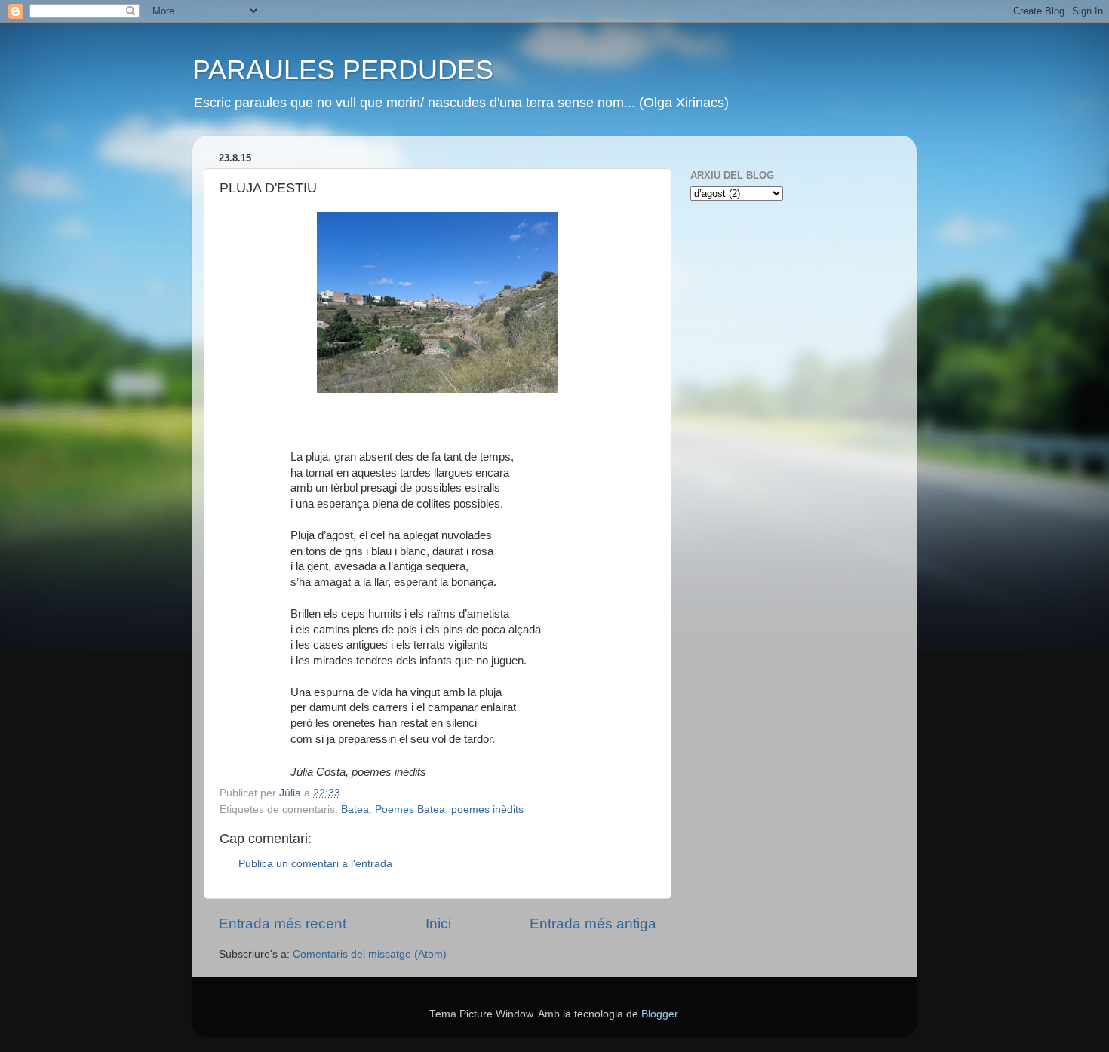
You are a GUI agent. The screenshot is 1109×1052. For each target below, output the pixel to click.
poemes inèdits (487, 809)
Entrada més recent (282, 923)
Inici (438, 923)
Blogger (659, 1014)
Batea (355, 809)
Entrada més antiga (593, 923)
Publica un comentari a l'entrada (315, 864)
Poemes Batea (410, 809)
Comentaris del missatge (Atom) (370, 954)
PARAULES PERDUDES (342, 69)
